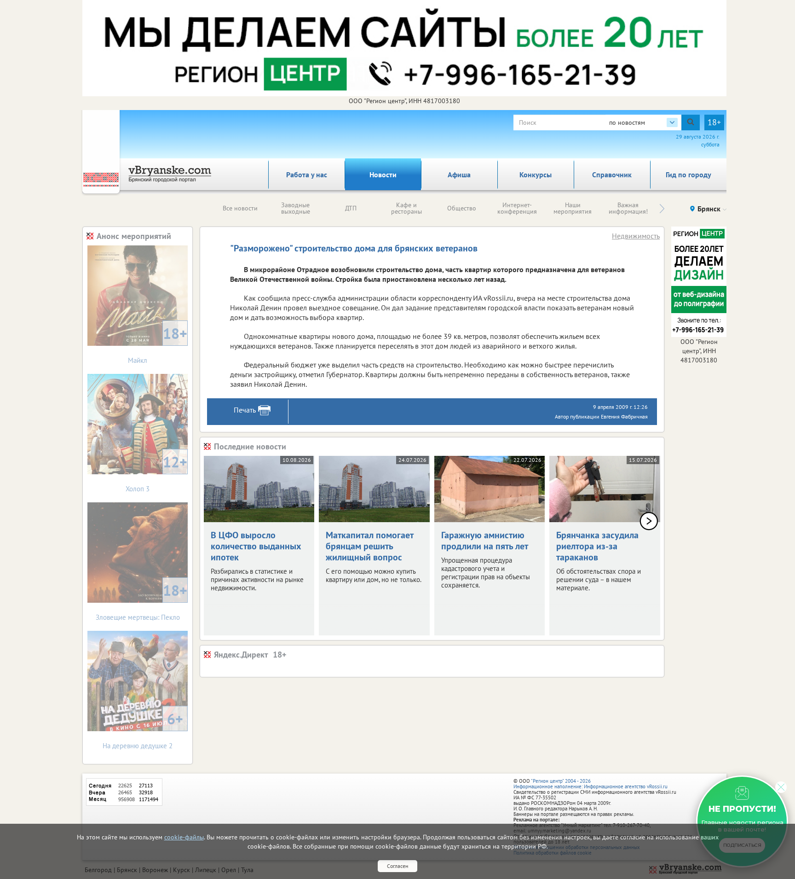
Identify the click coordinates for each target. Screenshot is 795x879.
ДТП (351, 208)
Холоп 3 (156, 472)
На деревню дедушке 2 (143, 729)
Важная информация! (628, 208)
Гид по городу (688, 174)
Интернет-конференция (517, 208)
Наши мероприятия (572, 208)
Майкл (157, 344)
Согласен (397, 865)
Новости (383, 174)
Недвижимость (636, 235)
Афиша (459, 174)
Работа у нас (306, 174)
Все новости (240, 208)
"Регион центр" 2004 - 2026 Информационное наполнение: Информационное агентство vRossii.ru (590, 784)
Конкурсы (535, 174)
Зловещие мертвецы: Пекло (142, 601)
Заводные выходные (295, 208)
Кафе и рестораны (406, 208)
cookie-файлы (184, 837)
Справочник (612, 174)
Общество (461, 208)
